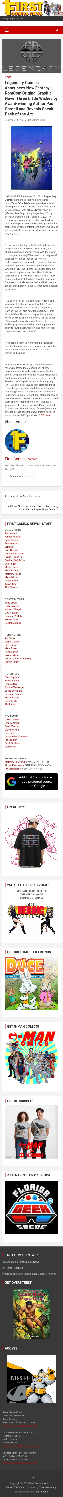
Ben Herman (11, 543)
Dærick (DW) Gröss (15, 560)
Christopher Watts (14, 553)
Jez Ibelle (10, 733)
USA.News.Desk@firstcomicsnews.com (20, 1426)
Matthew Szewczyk (15, 761)
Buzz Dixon (11, 602)
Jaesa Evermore (13, 690)
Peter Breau (11, 700)
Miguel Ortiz (11, 577)
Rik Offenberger (13, 768)
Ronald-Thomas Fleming (18, 658)
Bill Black (9, 546)
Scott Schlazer (13, 743)
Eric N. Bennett (12, 680)
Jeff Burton (11, 645)
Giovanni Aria (12, 729)
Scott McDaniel (13, 623)
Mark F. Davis (11, 567)
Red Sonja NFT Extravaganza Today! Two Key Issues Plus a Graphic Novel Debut (31, 508)
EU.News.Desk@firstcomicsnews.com (19, 1463)
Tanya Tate (10, 584)
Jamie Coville (12, 641)
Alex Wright (11, 533)
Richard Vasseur (13, 765)
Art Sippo (10, 638)
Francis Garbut (12, 723)
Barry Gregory (12, 540)
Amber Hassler (13, 536)
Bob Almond (11, 550)
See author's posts (20, 476)
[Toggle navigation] (6, 30)
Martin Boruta (12, 697)
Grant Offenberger (14, 687)
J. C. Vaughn (11, 612)
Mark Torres (11, 648)
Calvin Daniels (12, 719)
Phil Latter (10, 704)
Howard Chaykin (13, 609)
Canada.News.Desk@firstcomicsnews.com (21, 1446)
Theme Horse (46, 1487)
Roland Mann (12, 655)
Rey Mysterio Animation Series (24, 496)
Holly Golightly (12, 606)
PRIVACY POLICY (15, 1487)
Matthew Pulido (13, 573)
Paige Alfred (11, 580)
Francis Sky (11, 684)
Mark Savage (11, 570)
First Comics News (36, 120)
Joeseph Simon (13, 694)
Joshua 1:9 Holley (14, 616)
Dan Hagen (10, 563)
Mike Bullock (11, 619)
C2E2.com (44, 415)
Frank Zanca (11, 726)
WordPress (42, 1491)
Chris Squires (12, 677)
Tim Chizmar (11, 587)
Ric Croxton (11, 739)
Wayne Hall (10, 746)
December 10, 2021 (15, 120)
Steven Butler (12, 662)
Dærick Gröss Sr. (13, 557)
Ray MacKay (11, 651)
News (8, 77)
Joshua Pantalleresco (16, 736)
